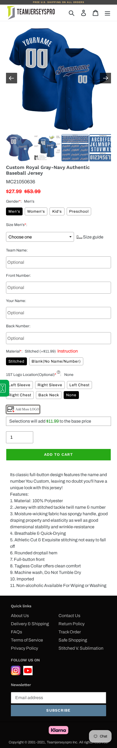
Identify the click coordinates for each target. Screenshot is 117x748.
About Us (20, 615)
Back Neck (48, 395)
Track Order (70, 632)
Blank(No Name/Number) (56, 361)
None (71, 395)
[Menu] (107, 13)
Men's (14, 211)
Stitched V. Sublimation (81, 648)
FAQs (16, 632)
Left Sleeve (19, 385)
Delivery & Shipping (30, 623)
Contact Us (69, 615)
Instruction (67, 351)
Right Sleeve (50, 385)
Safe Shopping (73, 640)
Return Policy (72, 623)
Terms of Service (27, 640)
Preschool (79, 211)
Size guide (92, 237)
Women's (36, 211)
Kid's (57, 211)
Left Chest (79, 385)
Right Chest (19, 395)
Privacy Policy (24, 648)
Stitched (16, 361)
